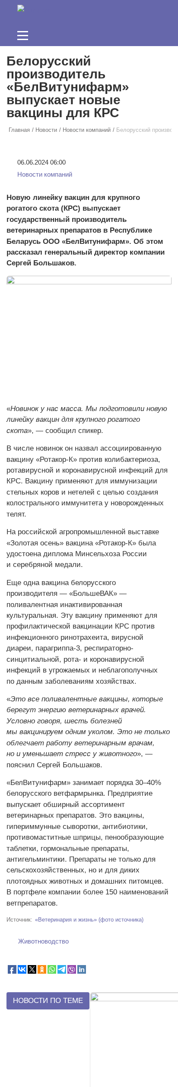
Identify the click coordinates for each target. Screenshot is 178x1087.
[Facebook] (117, 35)
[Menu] (22, 35)
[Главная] (34, 10)
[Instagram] (90, 35)
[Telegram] (157, 35)
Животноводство (43, 941)
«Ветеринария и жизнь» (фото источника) (89, 919)
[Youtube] (103, 35)
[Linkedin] (130, 35)
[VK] (143, 35)
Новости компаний (44, 174)
